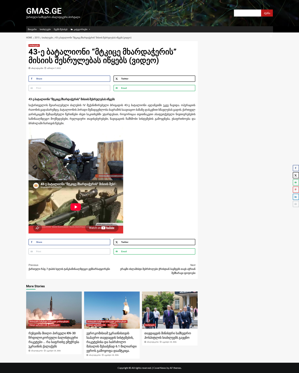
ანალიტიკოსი (37, 68)
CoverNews (159, 367)
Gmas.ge (44, 11)
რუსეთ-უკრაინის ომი (38, 325)
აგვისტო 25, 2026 (53, 351)
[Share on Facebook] (296, 168)
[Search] (271, 36)
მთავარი (32, 29)
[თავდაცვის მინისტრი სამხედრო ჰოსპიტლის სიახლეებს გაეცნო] (170, 310)
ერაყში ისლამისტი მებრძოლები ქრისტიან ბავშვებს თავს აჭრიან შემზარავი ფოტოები (157, 269)
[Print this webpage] (296, 204)
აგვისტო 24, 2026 (111, 355)
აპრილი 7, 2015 (54, 68)
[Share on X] (296, 175)
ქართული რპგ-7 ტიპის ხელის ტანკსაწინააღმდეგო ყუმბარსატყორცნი (69, 267)
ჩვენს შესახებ (60, 29)
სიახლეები (45, 29)
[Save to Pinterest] (296, 189)
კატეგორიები (80, 29)
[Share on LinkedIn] (296, 197)
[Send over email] (296, 182)
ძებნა (267, 13)
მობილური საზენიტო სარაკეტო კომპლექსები (49, 322)
